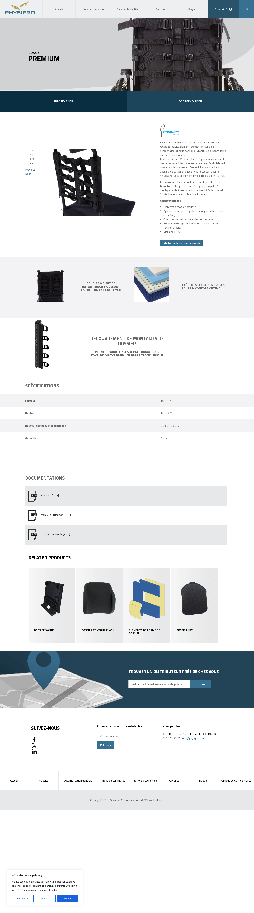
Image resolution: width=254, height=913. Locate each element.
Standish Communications (125, 800)
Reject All (45, 898)
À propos (174, 780)
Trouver (200, 684)
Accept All (68, 898)
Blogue (203, 780)
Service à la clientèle (145, 780)
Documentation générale (77, 780)
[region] (45, 888)
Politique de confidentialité (235, 780)
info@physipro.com (193, 738)
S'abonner (105, 745)
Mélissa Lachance (154, 800)
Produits (43, 780)
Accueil (14, 780)
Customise (22, 898)
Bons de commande (113, 780)
